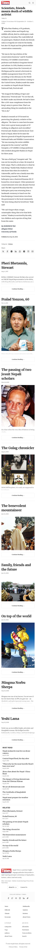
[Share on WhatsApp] (20, 251)
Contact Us (23, 887)
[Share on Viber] (28, 251)
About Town (26, 917)
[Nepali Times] (6, 871)
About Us (11, 887)
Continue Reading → (18, 289)
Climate (7, 913)
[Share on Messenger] (11, 251)
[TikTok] (27, 898)
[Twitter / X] (12, 898)
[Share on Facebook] (7, 251)
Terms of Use (23, 947)
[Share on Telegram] (24, 251)
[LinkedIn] (23, 898)
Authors (7, 933)
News (6, 906)
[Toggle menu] (33, 2)
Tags (6, 930)
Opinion (25, 910)
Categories (8, 926)
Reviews (25, 913)
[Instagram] (19, 898)
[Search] (29, 2)
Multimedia (26, 906)
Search (24, 936)
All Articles (25, 926)
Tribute (4, 18)
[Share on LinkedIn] (15, 251)
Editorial (7, 910)
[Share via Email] (32, 251)
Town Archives (26, 933)
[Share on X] (3, 251)
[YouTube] (16, 898)
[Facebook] (8, 898)
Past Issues (25, 930)
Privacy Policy (13, 947)
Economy (8, 917)
